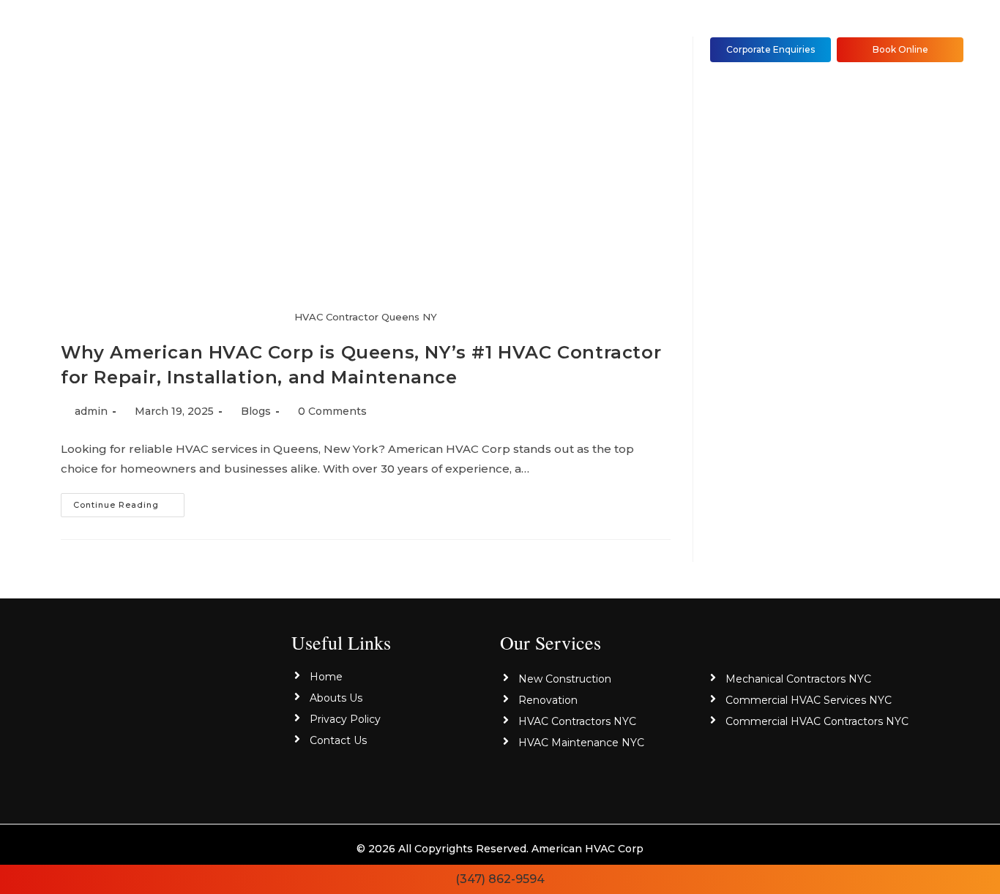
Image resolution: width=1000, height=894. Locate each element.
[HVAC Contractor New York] (178, 710)
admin (91, 411)
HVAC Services (403, 49)
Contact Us (577, 49)
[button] (406, 50)
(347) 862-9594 (500, 879)
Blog (500, 49)
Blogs (256, 411)
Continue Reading (128, 501)
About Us (301, 49)
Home (225, 49)
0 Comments (332, 411)
